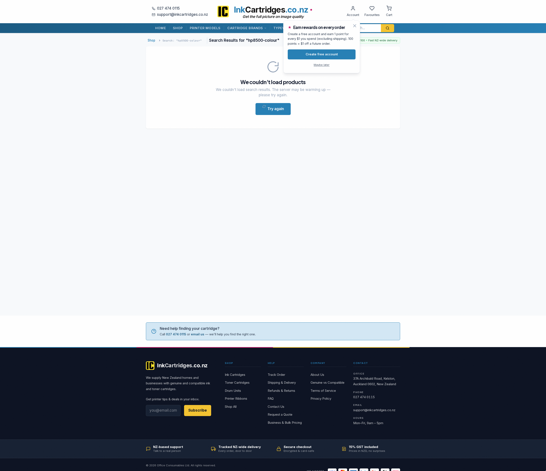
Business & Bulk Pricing (285, 423)
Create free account (322, 54)
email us (197, 334)
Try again (275, 109)
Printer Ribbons (236, 398)
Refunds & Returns (281, 391)
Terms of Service (323, 391)
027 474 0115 (168, 8)
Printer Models (205, 28)
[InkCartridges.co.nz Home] (223, 11)
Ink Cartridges (235, 375)
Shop (178, 28)
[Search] (387, 28)
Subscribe (197, 410)
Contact (360, 363)
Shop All (231, 407)
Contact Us (276, 407)
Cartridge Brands (245, 28)
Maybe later (322, 64)
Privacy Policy (321, 398)
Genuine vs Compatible (327, 383)
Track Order (276, 375)
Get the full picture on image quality (273, 16)
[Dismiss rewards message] (354, 25)
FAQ (271, 398)
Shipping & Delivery (282, 383)
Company (318, 363)
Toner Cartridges (237, 383)
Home (160, 28)
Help (271, 363)
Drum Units (233, 391)
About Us (317, 375)
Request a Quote (280, 414)
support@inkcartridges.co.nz (182, 14)
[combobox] (364, 28)
